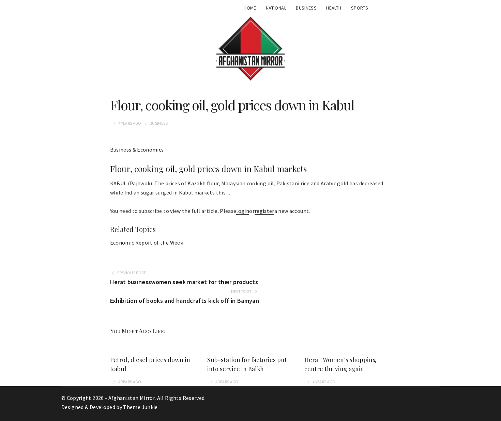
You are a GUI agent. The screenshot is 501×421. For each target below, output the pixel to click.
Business (306, 8)
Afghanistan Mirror (131, 397)
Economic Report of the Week (146, 242)
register (264, 210)
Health (333, 8)
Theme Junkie (140, 407)
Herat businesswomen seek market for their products (184, 282)
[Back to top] (494, 414)
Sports (359, 8)
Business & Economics (137, 149)
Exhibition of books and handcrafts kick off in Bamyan (184, 301)
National (276, 8)
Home (250, 8)
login (242, 210)
